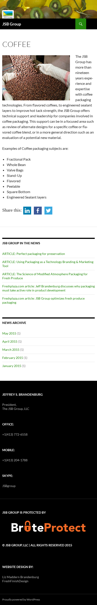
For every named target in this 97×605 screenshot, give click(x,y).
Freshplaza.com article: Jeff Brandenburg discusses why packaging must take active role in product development (48, 288)
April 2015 (9, 341)
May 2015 (9, 333)
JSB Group (11, 23)
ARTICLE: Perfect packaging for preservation (33, 254)
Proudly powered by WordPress (21, 599)
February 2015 (12, 358)
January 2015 (11, 366)
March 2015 (10, 349)
